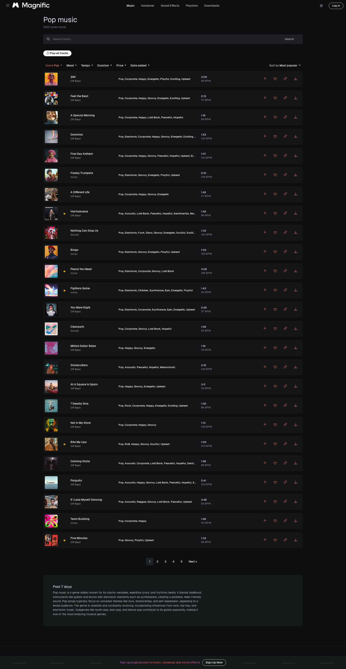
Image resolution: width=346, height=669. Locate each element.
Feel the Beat (79, 96)
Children (143, 290)
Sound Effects (170, 5)
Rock (128, 405)
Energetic (153, 79)
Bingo (74, 250)
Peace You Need (81, 269)
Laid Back (154, 117)
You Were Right (80, 307)
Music (131, 5)
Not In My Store (80, 423)
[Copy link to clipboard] (285, 79)
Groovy (152, 98)
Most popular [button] (283, 65)
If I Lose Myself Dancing (86, 499)
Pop (121, 79)
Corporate (131, 79)
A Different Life (80, 192)
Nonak (74, 234)
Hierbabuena (79, 211)
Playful (164, 79)
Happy (142, 79)
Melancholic (197, 213)
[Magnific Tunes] (31, 6)
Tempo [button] (86, 65)
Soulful (180, 232)
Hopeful (178, 117)
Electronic (131, 136)
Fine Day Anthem (81, 154)
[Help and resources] (321, 6)
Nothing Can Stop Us (84, 230)
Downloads (211, 5)
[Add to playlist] (265, 79)
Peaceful (166, 117)
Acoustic (130, 213)
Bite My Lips (78, 442)
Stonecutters (79, 365)
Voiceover (147, 5)
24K (73, 77)
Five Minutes (79, 538)
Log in (336, 5)
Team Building (80, 519)
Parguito (76, 480)
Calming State (80, 461)
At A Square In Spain (84, 384)
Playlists (192, 5)
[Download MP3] (295, 79)
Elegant (195, 156)
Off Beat (75, 81)
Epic (167, 290)
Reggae (141, 501)
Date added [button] (139, 65)
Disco (149, 232)
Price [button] (120, 65)
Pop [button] (52, 65)
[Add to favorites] (275, 79)
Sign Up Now (214, 662)
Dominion (76, 134)
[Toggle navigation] (7, 5)
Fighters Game (80, 288)
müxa (73, 177)
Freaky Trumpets (81, 173)
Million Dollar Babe (83, 346)
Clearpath (77, 326)
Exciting (175, 79)
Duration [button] (103, 65)
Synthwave (157, 290)
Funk (141, 232)
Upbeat (185, 79)
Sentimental (181, 213)
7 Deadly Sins (79, 403)
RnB (127, 444)
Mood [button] (70, 65)
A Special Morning (82, 115)
